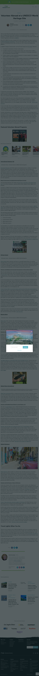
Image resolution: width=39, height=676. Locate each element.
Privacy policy (19, 350)
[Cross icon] (31, 331)
